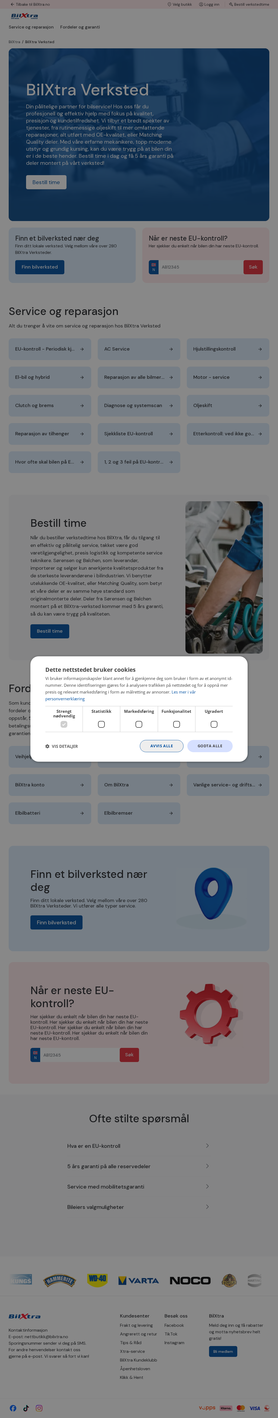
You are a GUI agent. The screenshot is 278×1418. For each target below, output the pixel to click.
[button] (61, 746)
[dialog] (139, 709)
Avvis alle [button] (161, 745)
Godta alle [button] (210, 745)
